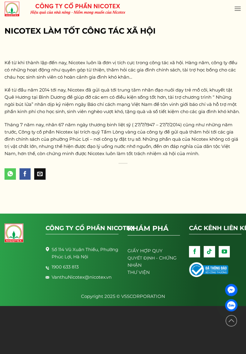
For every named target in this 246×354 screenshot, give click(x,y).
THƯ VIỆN (139, 272)
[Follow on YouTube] (224, 251)
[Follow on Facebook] (194, 251)
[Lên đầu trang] (231, 321)
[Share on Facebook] (25, 174)
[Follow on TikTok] (209, 251)
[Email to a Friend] (40, 174)
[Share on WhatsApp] (10, 174)
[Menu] (238, 8)
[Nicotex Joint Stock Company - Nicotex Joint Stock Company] (15, 9)
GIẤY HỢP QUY (145, 251)
